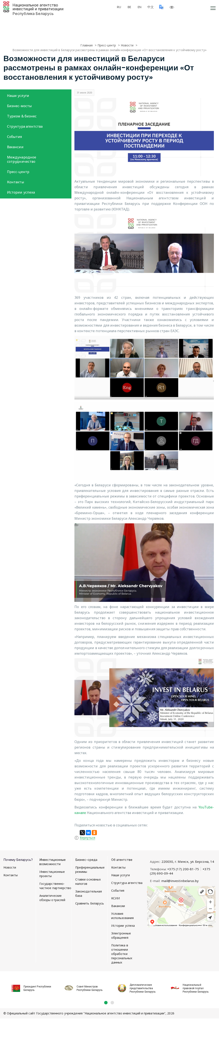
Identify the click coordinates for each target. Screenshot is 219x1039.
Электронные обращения (121, 935)
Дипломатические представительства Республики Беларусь (142, 988)
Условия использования (122, 916)
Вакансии (15, 147)
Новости (9, 867)
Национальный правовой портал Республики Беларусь (196, 988)
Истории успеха (21, 192)
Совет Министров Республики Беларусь (89, 988)
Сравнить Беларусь (89, 903)
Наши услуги (18, 95)
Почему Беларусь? (18, 860)
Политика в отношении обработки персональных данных (121, 953)
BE (129, 7)
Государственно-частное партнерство (55, 886)
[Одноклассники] (94, 832)
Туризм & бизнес (22, 116)
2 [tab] (112, 1002)
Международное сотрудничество (21, 159)
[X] (82, 832)
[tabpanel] (29, 986)
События (14, 136)
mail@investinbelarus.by (180, 881)
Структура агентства (25, 126)
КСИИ (115, 898)
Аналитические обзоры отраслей (52, 898)
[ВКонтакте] (88, 832)
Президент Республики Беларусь (37, 988)
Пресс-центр (18, 171)
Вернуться (87, 838)
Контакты (15, 182)
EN (139, 7)
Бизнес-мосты (19, 106)
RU (119, 7)
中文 (150, 7)
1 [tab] (106, 1002)
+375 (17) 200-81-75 (183, 869)
